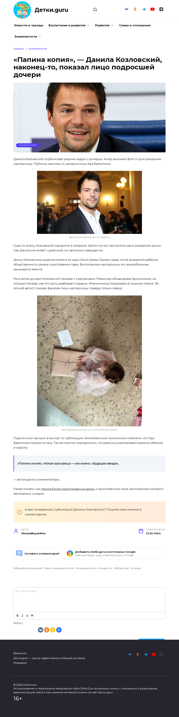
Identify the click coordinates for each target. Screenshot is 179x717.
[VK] (40, 629)
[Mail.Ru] (59, 629)
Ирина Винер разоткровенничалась (68, 489)
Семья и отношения (135, 25)
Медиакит (20, 662)
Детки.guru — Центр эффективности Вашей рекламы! (49, 658)
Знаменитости (25, 36)
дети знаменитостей (60, 568)
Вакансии (19, 653)
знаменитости (87, 568)
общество (122, 568)
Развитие (102, 25)
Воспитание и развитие (67, 25)
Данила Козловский (28, 568)
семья (137, 568)
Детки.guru (51, 9)
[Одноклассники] (46, 629)
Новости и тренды (28, 25)
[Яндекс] (52, 629)
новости (106, 568)
